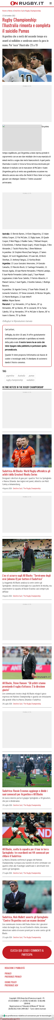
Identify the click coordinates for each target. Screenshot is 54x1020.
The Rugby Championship (31, 488)
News (10, 10)
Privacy (8, 973)
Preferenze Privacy (13, 976)
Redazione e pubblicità (15, 968)
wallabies (30, 379)
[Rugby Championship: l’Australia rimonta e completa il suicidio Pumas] (27, 65)
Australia (21, 375)
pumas (31, 375)
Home (4, 10)
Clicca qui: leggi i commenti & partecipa (27, 952)
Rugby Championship (33, 10)
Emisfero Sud (19, 10)
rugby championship (14, 379)
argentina (10, 375)
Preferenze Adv (11, 985)
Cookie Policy (11, 982)
